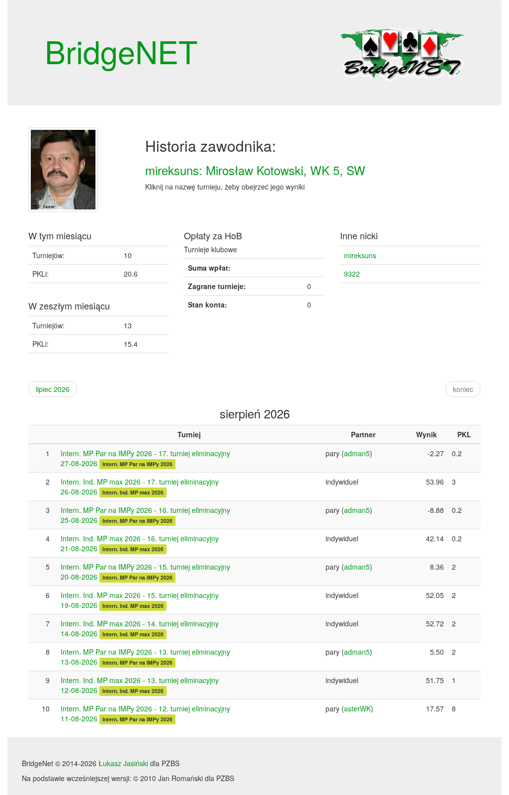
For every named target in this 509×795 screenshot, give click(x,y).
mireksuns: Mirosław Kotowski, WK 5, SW (255, 170)
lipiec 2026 (53, 389)
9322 (352, 274)
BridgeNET (121, 50)
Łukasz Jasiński (123, 763)
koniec (463, 389)
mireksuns (360, 255)
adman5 (357, 453)
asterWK (357, 708)
